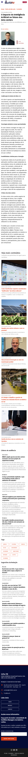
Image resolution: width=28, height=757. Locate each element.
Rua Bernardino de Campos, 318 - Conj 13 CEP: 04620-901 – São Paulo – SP (14, 686)
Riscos (4, 547)
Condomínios (14, 547)
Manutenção (16, 551)
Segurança (5, 558)
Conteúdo (19, 9)
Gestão (14, 554)
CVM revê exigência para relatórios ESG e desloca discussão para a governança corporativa (13, 498)
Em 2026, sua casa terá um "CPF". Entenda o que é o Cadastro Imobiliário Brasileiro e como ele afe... (13, 587)
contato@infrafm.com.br (10, 690)
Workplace (4, 474)
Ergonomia (5, 551)
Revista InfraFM (5, 601)
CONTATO (10, 709)
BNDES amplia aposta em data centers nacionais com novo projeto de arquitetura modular (13, 458)
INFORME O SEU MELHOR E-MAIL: (7, 731)
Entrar (24, 2)
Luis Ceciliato (5, 29)
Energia (23, 544)
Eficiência (14, 544)
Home (2, 9)
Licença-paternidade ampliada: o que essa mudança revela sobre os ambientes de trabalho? (13, 478)
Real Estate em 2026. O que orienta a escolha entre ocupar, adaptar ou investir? (13, 570)
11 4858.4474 (7, 693)
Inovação (5, 554)
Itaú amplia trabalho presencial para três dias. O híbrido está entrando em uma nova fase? (13, 522)
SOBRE (10, 701)
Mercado (4, 566)
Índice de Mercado (10, 9)
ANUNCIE (10, 705)
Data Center (5, 454)
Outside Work (5, 583)
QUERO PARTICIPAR (9, 738)
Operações (4, 494)
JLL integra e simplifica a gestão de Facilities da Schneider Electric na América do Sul (13, 400)
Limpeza (5, 544)
